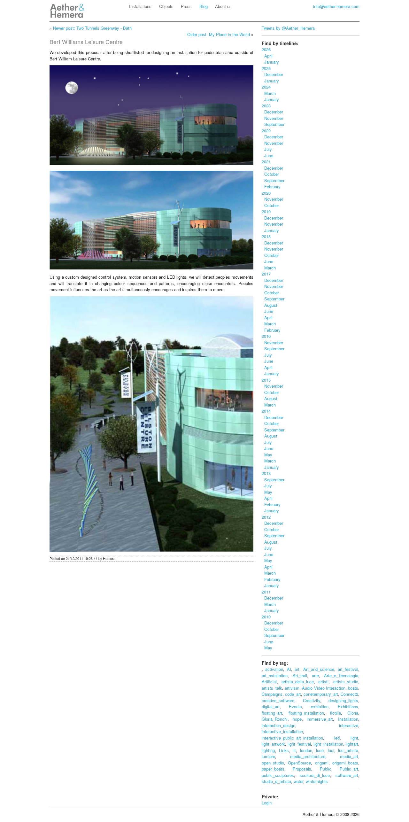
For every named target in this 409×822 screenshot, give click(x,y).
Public (325, 769)
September (273, 124)
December (272, 74)
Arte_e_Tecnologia (341, 675)
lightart (352, 744)
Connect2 (349, 694)
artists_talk (272, 688)
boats (353, 688)
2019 (266, 211)
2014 (266, 411)
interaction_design (278, 725)
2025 (266, 68)
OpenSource (299, 763)
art (297, 669)
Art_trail (300, 675)
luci (331, 750)
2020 (266, 193)
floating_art (272, 713)
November (272, 118)
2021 (266, 162)
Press (186, 6)
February (271, 186)
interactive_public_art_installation (292, 738)
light (354, 738)
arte (315, 675)
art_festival (348, 669)
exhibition (319, 706)
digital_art (271, 706)
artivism (292, 688)
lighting (268, 750)
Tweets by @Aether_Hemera (288, 28)
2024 (266, 87)
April (267, 56)
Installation (348, 719)
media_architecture (307, 756)
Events (295, 706)
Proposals (302, 769)
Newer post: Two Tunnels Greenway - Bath (92, 28)
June (267, 155)
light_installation (328, 744)
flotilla (335, 713)
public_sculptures (278, 775)
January (270, 62)
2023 (266, 106)
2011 (266, 592)
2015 (266, 380)
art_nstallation (275, 675)
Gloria (352, 713)
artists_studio (345, 682)
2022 (266, 131)
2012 (266, 517)
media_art (349, 756)
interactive (348, 725)
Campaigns (272, 694)
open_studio (273, 763)
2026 (266, 49)
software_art (347, 775)
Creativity (311, 700)
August (269, 305)
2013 (266, 473)
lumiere (268, 756)
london (306, 750)
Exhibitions (348, 706)
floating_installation (306, 713)
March (269, 93)
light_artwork (273, 744)
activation (274, 669)
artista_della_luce (298, 682)
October (270, 174)
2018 (266, 236)
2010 (266, 617)
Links (284, 750)
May (267, 455)
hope (297, 719)
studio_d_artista (276, 781)
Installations (140, 6)
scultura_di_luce (315, 775)
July (267, 149)
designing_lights (343, 700)
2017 (266, 274)
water (298, 781)
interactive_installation (282, 731)
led (337, 738)
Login (267, 803)
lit (294, 750)
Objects (166, 6)
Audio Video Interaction (323, 688)
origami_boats (345, 763)
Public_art (349, 769)
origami (321, 763)
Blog (203, 6)
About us (223, 6)
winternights (317, 781)
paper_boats (273, 769)
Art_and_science (318, 669)
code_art (293, 694)
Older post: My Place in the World (218, 34)
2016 (266, 336)
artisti (323, 682)
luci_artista (348, 750)
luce (320, 750)
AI (289, 669)
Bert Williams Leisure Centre (86, 41)
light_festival (299, 744)
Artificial (269, 682)
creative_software (278, 700)
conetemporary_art (321, 694)
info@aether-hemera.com (336, 6)
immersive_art (320, 719)
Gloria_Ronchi (275, 719)
